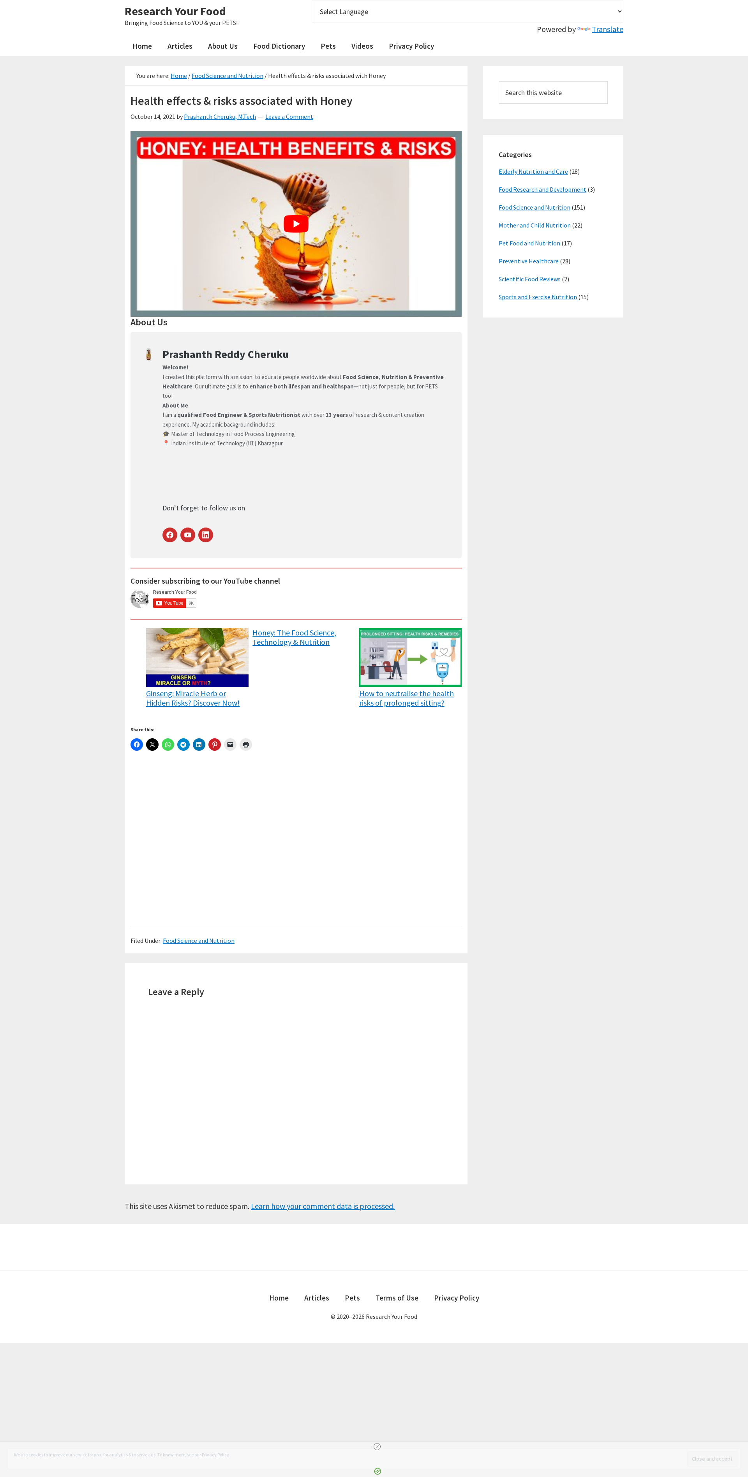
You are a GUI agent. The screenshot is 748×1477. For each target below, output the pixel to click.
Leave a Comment (289, 116)
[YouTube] (187, 535)
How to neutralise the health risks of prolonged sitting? (406, 697)
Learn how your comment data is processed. (323, 1206)
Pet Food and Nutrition (529, 243)
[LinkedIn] (205, 535)
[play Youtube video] (296, 224)
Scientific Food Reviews (530, 279)
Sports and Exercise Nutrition (538, 297)
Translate (607, 29)
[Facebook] (169, 535)
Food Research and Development (542, 189)
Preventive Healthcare (529, 261)
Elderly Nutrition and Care (533, 171)
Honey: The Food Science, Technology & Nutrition (294, 637)
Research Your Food (175, 11)
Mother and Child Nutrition (535, 225)
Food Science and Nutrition (199, 940)
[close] (377, 1446)
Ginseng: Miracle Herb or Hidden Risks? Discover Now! (193, 697)
